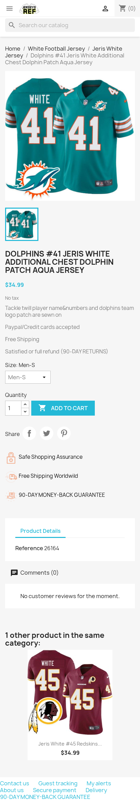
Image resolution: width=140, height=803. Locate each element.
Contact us (15, 783)
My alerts (99, 783)
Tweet (46, 433)
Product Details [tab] (40, 531)
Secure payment (55, 790)
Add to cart (63, 408)
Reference (29, 548)
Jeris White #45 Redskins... (70, 743)
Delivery (96, 790)
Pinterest (64, 433)
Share (29, 433)
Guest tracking (58, 783)
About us (12, 790)
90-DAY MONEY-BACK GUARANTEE (45, 797)
